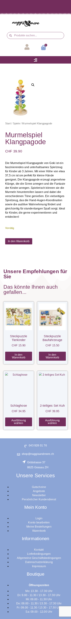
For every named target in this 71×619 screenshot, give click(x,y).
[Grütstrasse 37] (24, 461)
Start (8, 123)
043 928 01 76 (38, 445)
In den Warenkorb (18, 241)
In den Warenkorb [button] (19, 356)
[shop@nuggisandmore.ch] (18, 454)
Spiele (16, 123)
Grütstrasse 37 (36, 462)
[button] (35, 60)
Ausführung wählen (18, 422)
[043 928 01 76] (25, 446)
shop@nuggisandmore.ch (38, 453)
